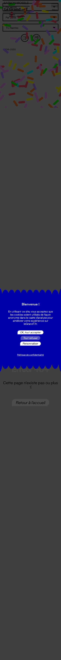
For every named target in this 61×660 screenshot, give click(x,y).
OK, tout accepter (30, 332)
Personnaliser (30, 343)
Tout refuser (30, 337)
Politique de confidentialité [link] (30, 354)
